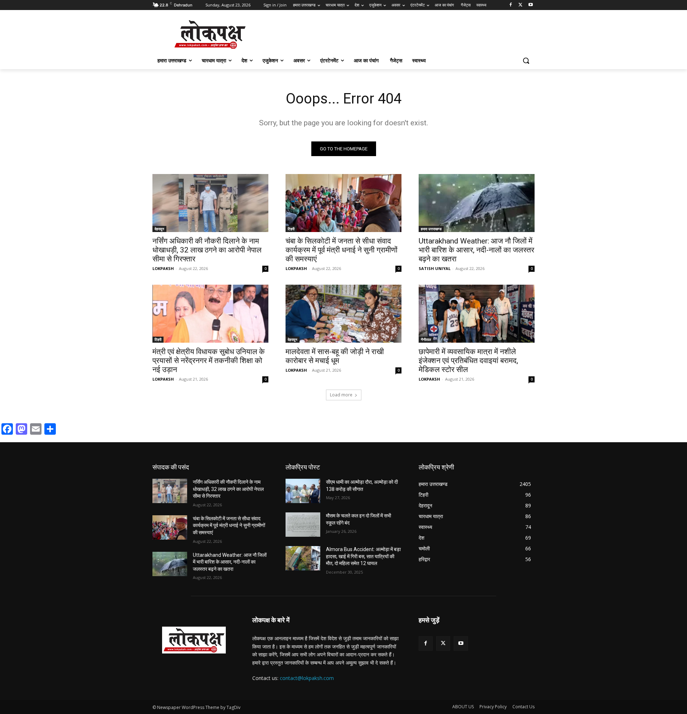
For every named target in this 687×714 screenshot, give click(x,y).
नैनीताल (426, 339)
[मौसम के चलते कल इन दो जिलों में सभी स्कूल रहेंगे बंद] (303, 524)
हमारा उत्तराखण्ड (431, 228)
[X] (520, 5)
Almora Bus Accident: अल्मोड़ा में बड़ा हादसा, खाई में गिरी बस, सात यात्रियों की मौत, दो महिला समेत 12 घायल (363, 556)
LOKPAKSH (163, 268)
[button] (526, 60)
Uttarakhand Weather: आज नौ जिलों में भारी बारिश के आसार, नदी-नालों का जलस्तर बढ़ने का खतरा (476, 250)
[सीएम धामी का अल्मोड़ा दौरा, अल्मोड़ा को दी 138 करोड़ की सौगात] (303, 491)
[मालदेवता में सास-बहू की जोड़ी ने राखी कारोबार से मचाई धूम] (343, 314)
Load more (341, 395)
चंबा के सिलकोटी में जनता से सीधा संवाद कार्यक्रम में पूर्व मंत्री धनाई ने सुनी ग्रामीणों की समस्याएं (342, 250)
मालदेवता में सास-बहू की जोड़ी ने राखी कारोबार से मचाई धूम (335, 356)
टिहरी (291, 228)
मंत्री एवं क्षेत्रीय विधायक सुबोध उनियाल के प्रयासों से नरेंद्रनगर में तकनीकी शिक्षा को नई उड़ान (208, 360)
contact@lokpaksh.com (307, 678)
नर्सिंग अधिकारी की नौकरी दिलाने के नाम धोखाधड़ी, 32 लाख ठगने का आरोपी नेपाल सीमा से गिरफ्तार (207, 250)
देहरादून (159, 228)
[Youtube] (530, 5)
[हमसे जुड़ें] (477, 631)
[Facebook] (511, 5)
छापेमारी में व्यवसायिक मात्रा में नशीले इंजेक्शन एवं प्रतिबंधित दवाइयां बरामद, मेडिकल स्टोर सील (468, 360)
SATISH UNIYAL (434, 268)
